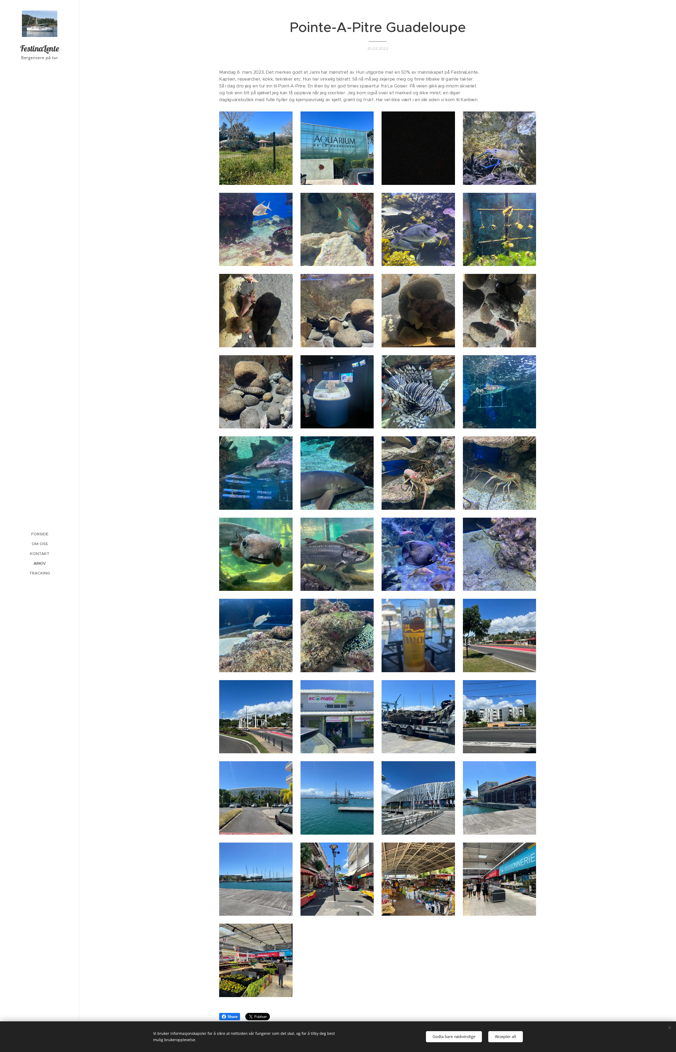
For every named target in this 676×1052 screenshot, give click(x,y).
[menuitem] (40, 534)
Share (232, 1016)
